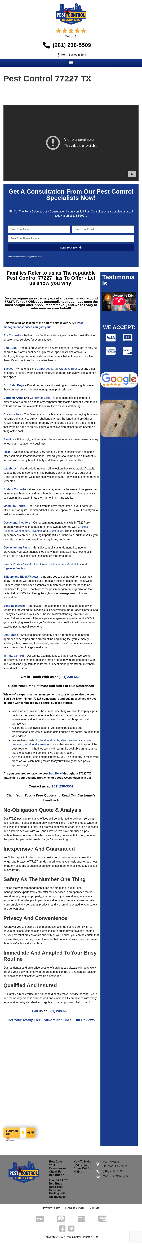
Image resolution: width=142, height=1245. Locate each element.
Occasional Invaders (16, 522)
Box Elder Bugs (13, 385)
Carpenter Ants (13, 397)
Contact (94, 1207)
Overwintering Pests (16, 547)
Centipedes (22, 530)
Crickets (83, 526)
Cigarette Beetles (14, 568)
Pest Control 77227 (30, 278)
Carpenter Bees (40, 397)
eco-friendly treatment (38, 744)
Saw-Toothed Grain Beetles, (40, 564)
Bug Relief (56, 773)
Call (35, 1011)
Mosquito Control (14, 505)
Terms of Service (75, 1207)
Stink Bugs (10, 634)
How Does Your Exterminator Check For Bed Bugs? (57, 1168)
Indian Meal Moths (69, 564)
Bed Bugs (10, 347)
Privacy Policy (51, 1207)
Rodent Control (13, 489)
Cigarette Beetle (69, 368)
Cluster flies (56, 530)
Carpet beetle (45, 368)
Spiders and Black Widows (21, 576)
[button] (71, 62)
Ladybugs (10, 468)
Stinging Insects (14, 605)
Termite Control (13, 655)
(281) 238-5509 (74, 215)
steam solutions (70, 740)
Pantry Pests (11, 564)
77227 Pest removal (49, 305)
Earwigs (8, 439)
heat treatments (49, 740)
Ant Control (11, 335)
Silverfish (36, 530)
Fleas (7, 451)
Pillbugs (8, 530)
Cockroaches (12, 414)
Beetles (8, 368)
